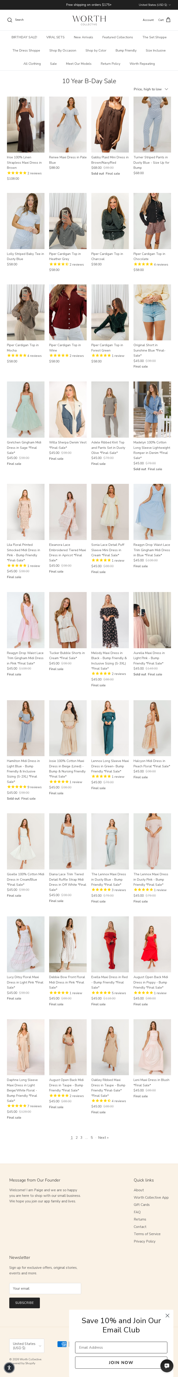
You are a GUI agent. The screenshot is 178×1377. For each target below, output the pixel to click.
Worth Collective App (151, 1197)
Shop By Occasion (62, 50)
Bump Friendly (126, 50)
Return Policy (110, 64)
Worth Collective (30, 1359)
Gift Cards (142, 1204)
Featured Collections (117, 37)
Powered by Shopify (22, 1363)
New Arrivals (83, 37)
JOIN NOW (121, 1362)
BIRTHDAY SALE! (24, 37)
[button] (9, 1367)
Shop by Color (96, 50)
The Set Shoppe (154, 37)
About (139, 1190)
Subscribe (24, 1303)
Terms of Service (147, 1234)
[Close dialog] (167, 1316)
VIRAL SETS (55, 37)
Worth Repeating (142, 64)
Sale (53, 64)
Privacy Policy (145, 1241)
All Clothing (32, 64)
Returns (140, 1219)
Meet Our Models (79, 64)
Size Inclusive (156, 50)
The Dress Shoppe (26, 50)
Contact (140, 1226)
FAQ (137, 1212)
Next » (103, 1137)
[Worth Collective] (89, 20)
